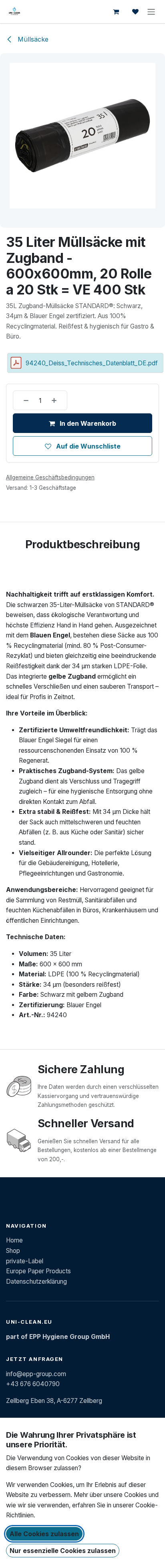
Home (14, 1240)
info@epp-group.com (36, 1374)
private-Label (24, 1261)
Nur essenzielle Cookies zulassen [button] (63, 1551)
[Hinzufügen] (57, 400)
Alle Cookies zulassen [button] (44, 1534)
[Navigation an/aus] (151, 12)
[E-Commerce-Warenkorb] (116, 12)
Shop (13, 1250)
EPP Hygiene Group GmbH (69, 1337)
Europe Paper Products (38, 1271)
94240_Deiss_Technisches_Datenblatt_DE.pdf (92, 363)
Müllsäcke (32, 39)
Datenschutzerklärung (36, 1281)
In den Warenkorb (87, 423)
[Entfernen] (22, 400)
